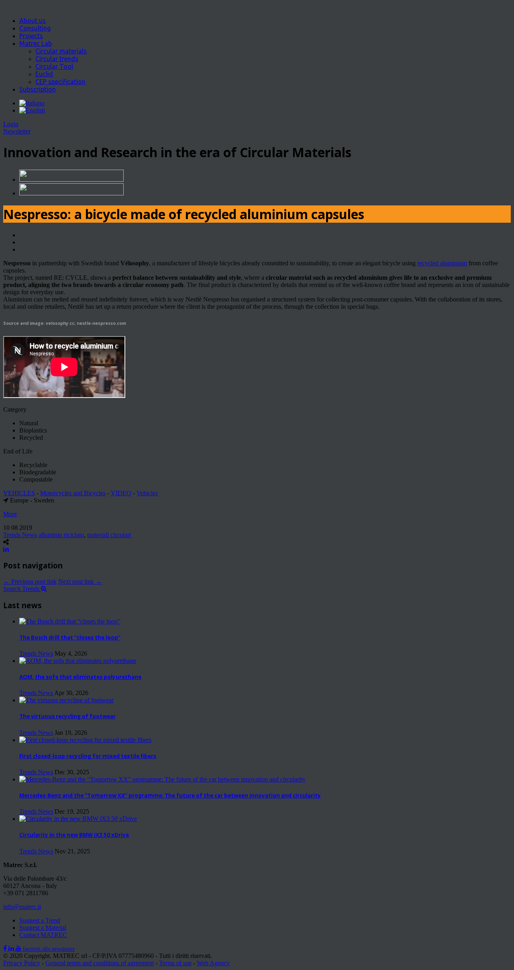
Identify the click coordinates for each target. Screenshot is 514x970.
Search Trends (22, 588)
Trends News (20, 534)
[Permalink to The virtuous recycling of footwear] (66, 700)
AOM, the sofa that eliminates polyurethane (80, 677)
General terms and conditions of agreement (99, 963)
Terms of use (175, 963)
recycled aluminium (442, 263)
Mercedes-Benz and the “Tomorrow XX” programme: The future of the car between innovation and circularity (170, 795)
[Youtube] (19, 948)
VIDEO (121, 493)
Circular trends (56, 58)
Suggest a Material (42, 927)
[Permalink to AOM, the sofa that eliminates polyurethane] (77, 660)
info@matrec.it (22, 906)
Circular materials (61, 51)
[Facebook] (5, 948)
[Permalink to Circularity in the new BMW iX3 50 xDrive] (78, 818)
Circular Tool (54, 66)
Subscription (37, 89)
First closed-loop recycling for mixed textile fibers (87, 756)
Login (10, 124)
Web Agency (213, 963)
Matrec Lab (35, 43)
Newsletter (17, 131)
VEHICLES (19, 493)
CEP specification (60, 81)
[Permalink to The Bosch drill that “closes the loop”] (69, 621)
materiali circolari (109, 534)
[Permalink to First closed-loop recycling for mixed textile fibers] (85, 739)
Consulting (35, 28)
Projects (31, 35)
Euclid (44, 74)
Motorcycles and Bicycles (73, 493)
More (10, 514)
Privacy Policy (21, 963)
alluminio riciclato (61, 534)
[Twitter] (12, 948)
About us (32, 20)
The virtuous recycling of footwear (67, 716)
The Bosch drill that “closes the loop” (69, 637)
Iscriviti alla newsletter (49, 949)
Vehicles (147, 493)
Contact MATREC (43, 934)
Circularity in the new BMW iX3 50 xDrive (74, 835)
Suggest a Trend (39, 920)
